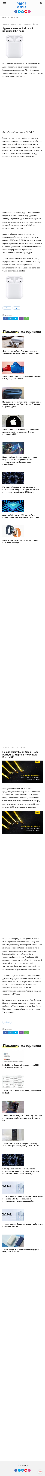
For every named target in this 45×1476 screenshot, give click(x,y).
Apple (17, 308)
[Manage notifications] (40, 1472)
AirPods (8, 308)
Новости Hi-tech (16, 24)
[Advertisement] (22, 104)
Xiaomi (7, 1022)
